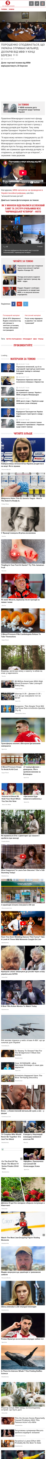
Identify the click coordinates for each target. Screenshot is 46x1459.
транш (40, 339)
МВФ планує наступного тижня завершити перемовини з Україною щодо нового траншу (30, 478)
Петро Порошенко (14, 339)
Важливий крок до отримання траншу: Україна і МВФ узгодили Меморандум (28, 446)
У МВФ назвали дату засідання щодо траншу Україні (29, 109)
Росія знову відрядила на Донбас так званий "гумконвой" (34, 320)
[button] (4, 235)
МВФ (35, 339)
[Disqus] (23, 379)
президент (27, 339)
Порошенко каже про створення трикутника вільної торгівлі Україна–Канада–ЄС (30, 268)
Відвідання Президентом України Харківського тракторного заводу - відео (30, 467)
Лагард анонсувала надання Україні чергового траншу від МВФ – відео (28, 279)
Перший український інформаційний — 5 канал (8, 3)
